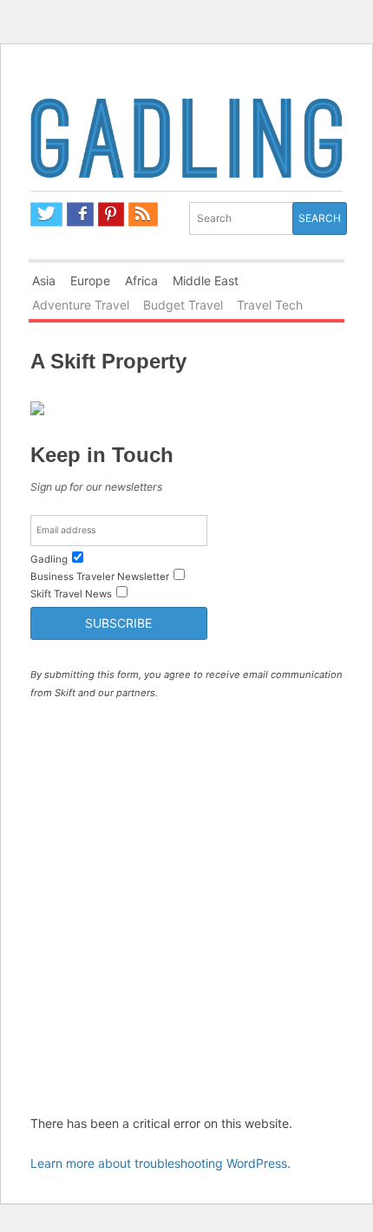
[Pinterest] (111, 214)
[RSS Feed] (143, 214)
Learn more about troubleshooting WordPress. (160, 1163)
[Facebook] (80, 214)
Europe (90, 280)
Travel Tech (270, 304)
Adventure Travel (80, 304)
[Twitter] (46, 214)
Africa (141, 280)
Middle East (206, 280)
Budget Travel (183, 304)
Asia (44, 280)
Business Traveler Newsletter (99, 576)
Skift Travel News (71, 594)
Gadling (187, 141)
